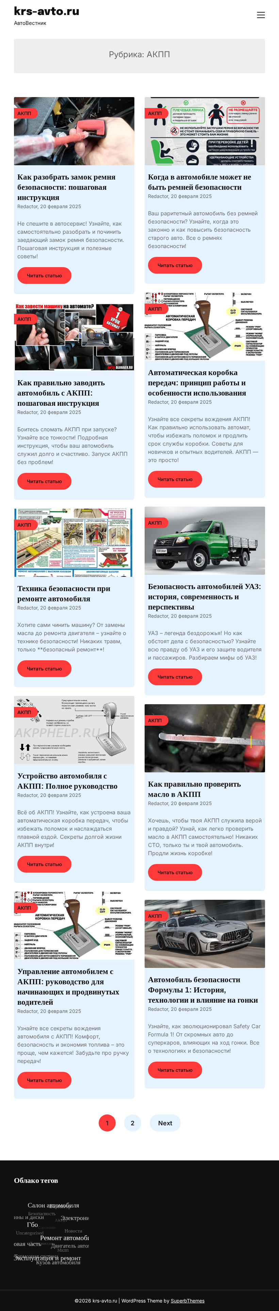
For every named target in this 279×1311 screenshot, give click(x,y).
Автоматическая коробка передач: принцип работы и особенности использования (197, 382)
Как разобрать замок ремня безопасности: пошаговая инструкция (66, 187)
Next (165, 1123)
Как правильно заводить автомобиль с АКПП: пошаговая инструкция (61, 393)
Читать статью (44, 275)
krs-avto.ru (46, 12)
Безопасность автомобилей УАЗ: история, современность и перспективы (204, 596)
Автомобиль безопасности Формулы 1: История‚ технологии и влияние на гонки (203, 989)
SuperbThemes (187, 1301)
